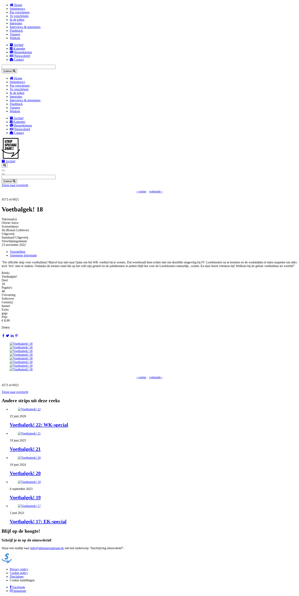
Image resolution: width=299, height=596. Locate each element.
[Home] (11, 157)
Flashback (16, 104)
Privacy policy (19, 569)
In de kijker (17, 93)
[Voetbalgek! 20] (153, 458)
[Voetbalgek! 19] (153, 482)
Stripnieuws (17, 82)
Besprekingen (22, 52)
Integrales (16, 96)
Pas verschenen (19, 85)
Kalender (19, 48)
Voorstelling (17, 251)
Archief (18, 45)
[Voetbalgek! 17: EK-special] (153, 506)
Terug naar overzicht (15, 185)
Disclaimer (17, 576)
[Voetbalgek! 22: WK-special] (153, 409)
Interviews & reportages (25, 100)
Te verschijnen (19, 89)
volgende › (156, 191)
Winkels (15, 111)
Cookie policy (19, 573)
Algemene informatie (23, 255)
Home (17, 78)
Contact (18, 59)
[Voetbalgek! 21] (153, 433)
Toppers (15, 107)
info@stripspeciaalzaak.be (47, 548)
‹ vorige (141, 191)
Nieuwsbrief (21, 56)
